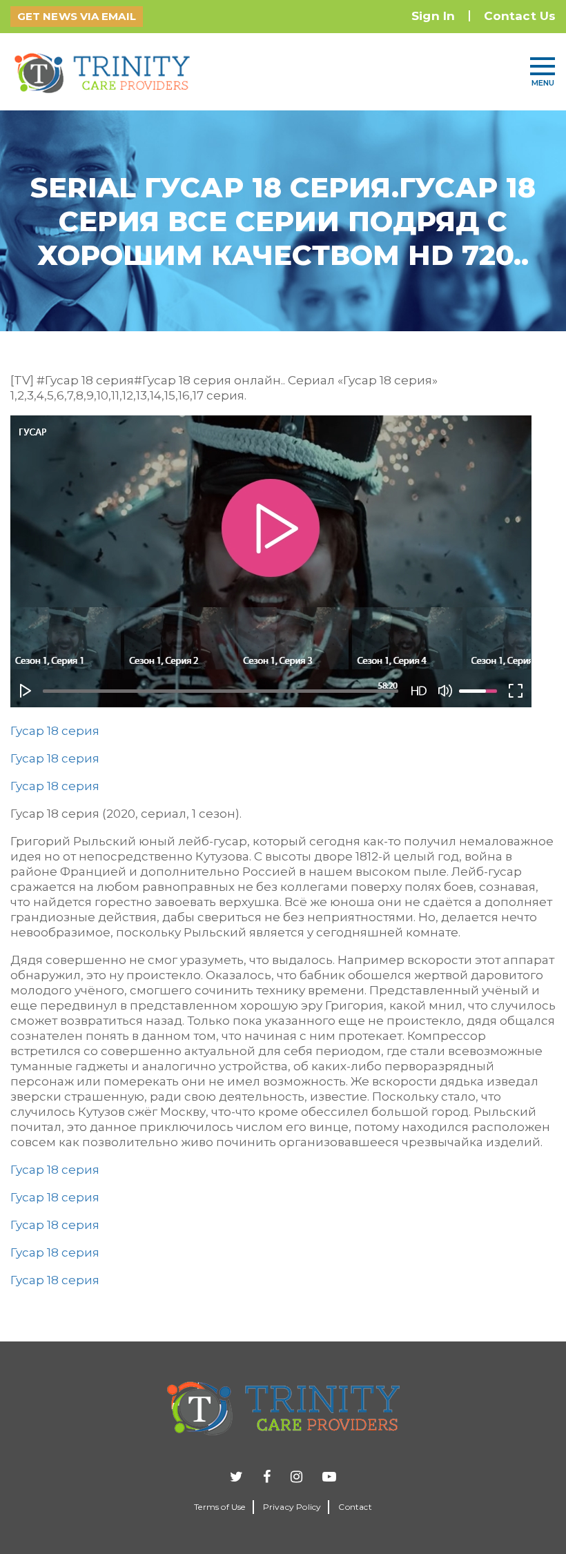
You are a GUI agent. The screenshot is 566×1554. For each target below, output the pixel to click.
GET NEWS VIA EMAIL (76, 16)
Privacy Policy (292, 1507)
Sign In (433, 16)
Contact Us (520, 16)
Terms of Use (219, 1507)
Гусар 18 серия (54, 731)
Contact (354, 1507)
